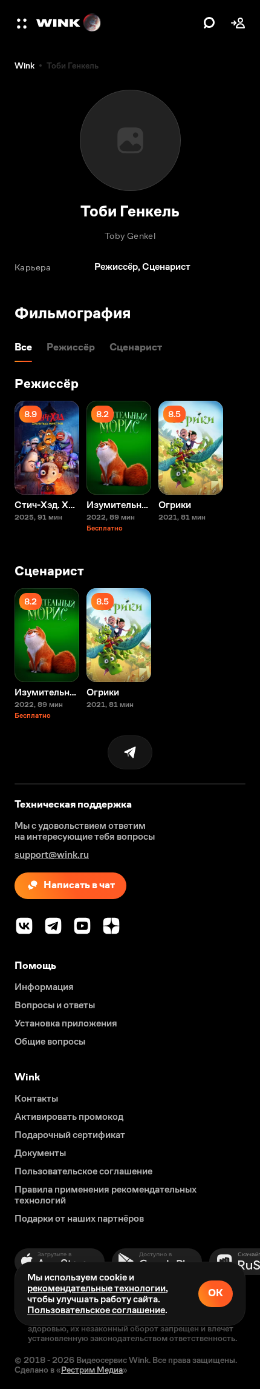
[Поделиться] (130, 752)
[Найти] (209, 23)
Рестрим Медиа (92, 1369)
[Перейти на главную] (116, 23)
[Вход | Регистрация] (238, 23)
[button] (23, 23)
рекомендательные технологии (96, 1288)
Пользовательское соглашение (96, 1310)
